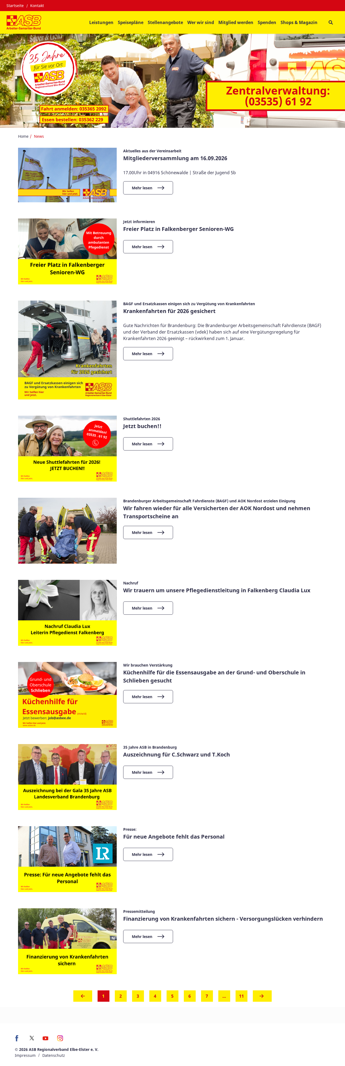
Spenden (267, 22)
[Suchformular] (330, 22)
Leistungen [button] (101, 22)
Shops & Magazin (299, 22)
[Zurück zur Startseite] (23, 22)
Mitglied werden (235, 22)
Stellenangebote (165, 22)
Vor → (262, 997)
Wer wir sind (200, 22)
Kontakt (37, 5)
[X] (32, 1038)
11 (241, 996)
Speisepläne (130, 22)
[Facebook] (18, 1040)
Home (23, 136)
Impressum (25, 1055)
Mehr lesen (142, 187)
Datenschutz (53, 1055)
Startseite (15, 5)
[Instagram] (60, 1040)
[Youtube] (45, 1040)
